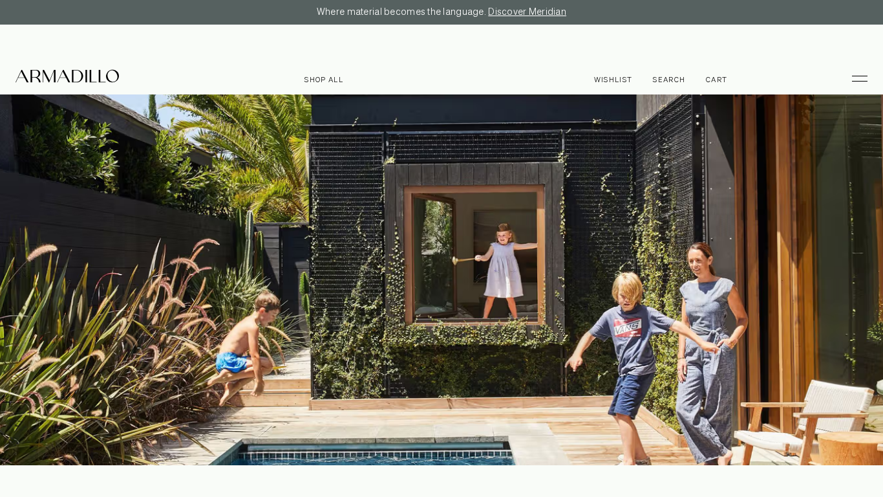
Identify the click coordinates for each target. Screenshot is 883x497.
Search (669, 79)
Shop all (323, 79)
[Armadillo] (67, 78)
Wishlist (613, 79)
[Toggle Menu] (853, 78)
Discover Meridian (527, 12)
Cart (716, 79)
